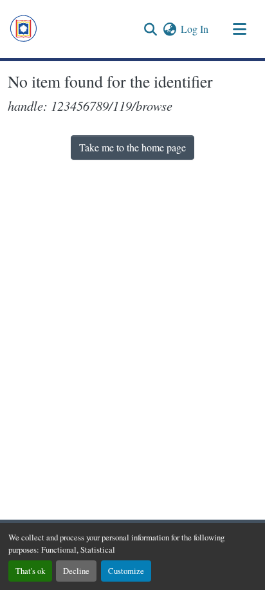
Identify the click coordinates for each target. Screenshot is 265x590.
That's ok (30, 570)
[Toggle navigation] (239, 29)
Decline (76, 570)
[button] (23, 29)
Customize (126, 570)
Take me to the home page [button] (132, 147)
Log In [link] (194, 28)
